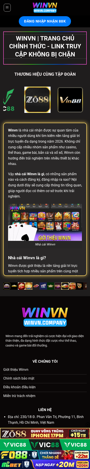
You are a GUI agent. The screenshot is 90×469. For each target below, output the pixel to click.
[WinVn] (45, 7)
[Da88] (16, 99)
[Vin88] (49, 99)
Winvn (9, 336)
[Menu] (7, 7)
